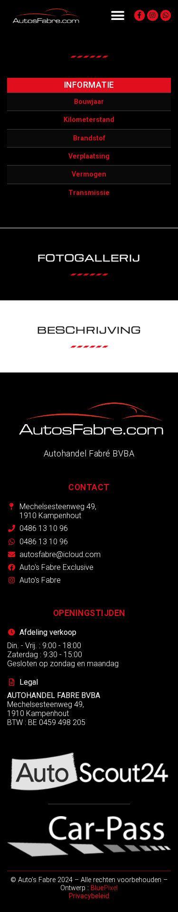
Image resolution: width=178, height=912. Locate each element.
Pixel (104, 888)
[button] (117, 15)
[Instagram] (152, 15)
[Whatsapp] (165, 15)
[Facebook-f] (139, 15)
